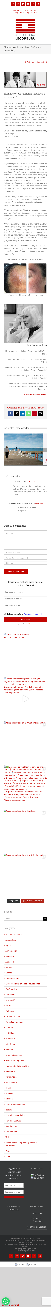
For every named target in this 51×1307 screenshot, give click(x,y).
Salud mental (11, 1126)
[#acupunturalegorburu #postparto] (25, 831)
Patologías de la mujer (15, 1104)
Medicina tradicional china (17, 1066)
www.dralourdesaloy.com (35, 394)
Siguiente (40, 62)
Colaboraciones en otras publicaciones (22, 983)
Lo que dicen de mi (13, 1055)
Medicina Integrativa (14, 1060)
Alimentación (11, 950)
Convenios (10, 994)
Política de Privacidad (37, 1226)
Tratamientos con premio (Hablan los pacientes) (21, 1144)
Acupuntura (10, 940)
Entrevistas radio (12, 1016)
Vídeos (8, 1156)
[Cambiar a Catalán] (19, 1271)
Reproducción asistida (15, 1115)
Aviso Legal (37, 1219)
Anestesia (9, 956)
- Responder (32, 482)
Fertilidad (9, 1033)
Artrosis (8, 967)
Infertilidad (10, 1044)
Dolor (7, 1005)
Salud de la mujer (13, 1120)
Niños (8, 1087)
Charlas (8, 972)
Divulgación (10, 1000)
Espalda (9, 1027)
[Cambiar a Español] (31, 1271)
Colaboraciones (12, 978)
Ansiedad (9, 961)
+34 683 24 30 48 (30, 10)
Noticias (9, 1093)
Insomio (9, 1049)
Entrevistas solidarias (14, 1022)
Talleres (8, 1137)
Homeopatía (10, 1038)
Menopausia (10, 1071)
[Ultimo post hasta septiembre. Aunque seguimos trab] (25, 698)
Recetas (8, 1109)
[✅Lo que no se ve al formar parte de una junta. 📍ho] (25, 787)
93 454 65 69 (17, 10)
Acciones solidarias (13, 934)
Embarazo (9, 1011)
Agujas (8, 945)
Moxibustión (11, 1082)
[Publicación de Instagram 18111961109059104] (25, 654)
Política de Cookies (37, 1233)
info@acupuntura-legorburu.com (25, 12)
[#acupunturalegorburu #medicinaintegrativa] (25, 742)
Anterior (30, 62)
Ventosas (9, 1150)
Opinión (9, 1098)
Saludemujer (11, 1131)
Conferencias (11, 989)
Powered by (10, 1304)
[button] (6, 1301)
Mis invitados (11, 1076)
